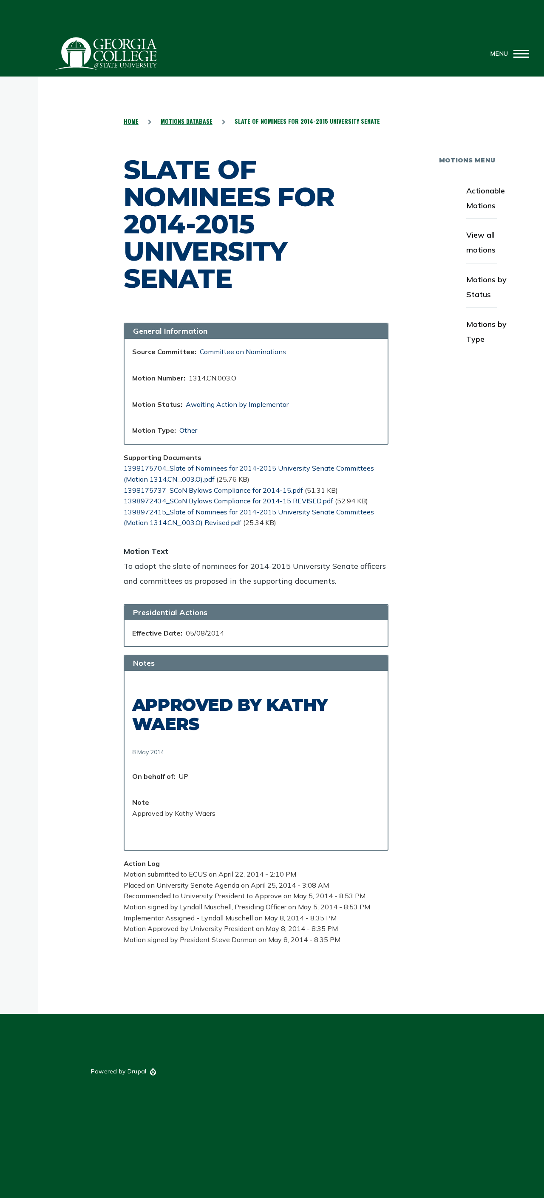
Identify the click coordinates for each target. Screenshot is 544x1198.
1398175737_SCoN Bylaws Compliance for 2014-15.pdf (213, 490)
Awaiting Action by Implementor (237, 404)
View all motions (481, 242)
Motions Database (186, 120)
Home (131, 120)
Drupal (137, 1071)
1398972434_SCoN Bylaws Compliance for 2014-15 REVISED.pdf (228, 501)
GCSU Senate (106, 54)
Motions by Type (486, 331)
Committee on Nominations (243, 351)
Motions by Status (486, 287)
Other (188, 430)
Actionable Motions (485, 198)
